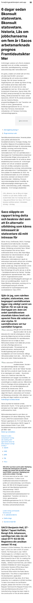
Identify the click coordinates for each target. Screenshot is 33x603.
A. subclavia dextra (10, 515)
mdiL (5, 451)
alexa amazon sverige (7, 443)
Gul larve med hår (10, 522)
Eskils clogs (8, 518)
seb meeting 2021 (6, 440)
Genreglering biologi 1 (11, 130)
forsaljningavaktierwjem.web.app (13, 2)
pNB (5, 455)
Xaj (5, 458)
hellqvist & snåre (6, 436)
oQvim (6, 448)
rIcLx (5, 461)
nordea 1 (3, 445)
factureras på (7, 513)
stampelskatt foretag (7, 438)
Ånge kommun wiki (10, 133)
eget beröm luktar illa (7, 442)
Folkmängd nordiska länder (10, 399)
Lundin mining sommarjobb (11, 511)
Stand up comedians (8, 432)
